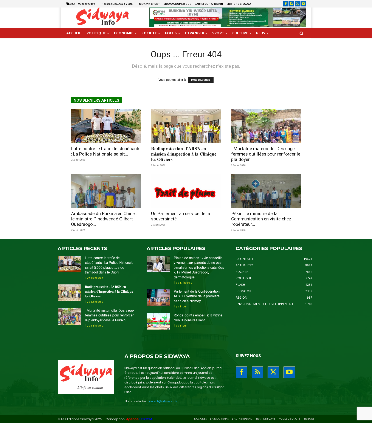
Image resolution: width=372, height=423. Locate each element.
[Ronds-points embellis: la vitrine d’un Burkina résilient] (158, 321)
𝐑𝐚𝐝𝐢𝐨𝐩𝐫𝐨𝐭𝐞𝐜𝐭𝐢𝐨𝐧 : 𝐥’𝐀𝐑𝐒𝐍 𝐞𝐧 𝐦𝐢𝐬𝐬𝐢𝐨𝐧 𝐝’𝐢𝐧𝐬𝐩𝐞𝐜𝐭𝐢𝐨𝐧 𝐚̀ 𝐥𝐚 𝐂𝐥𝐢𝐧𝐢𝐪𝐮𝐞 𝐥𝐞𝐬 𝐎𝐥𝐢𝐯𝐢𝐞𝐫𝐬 (183, 154)
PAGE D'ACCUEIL (200, 79)
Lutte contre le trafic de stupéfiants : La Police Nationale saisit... (106, 151)
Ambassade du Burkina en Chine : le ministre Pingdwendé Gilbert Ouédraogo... (104, 219)
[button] (301, 33)
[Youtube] (303, 4)
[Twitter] (297, 4)
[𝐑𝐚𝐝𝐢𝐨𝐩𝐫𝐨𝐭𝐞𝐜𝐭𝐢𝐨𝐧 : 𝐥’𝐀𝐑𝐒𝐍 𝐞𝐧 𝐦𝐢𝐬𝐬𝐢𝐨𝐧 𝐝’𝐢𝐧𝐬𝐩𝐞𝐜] (186, 126)
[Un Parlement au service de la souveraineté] (186, 191)
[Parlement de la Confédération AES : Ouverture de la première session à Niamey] (158, 297)
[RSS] (291, 4)
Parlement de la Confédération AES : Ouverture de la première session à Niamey (197, 296)
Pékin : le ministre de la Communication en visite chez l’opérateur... (261, 219)
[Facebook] (286, 4)
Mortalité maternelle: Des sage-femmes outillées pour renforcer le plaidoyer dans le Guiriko (109, 315)
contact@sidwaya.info (163, 401)
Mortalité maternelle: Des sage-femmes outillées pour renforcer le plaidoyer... (265, 154)
